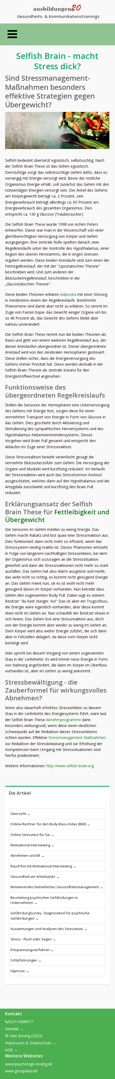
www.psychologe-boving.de (28, 1063)
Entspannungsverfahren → (32, 949)
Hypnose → (19, 970)
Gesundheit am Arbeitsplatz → (35, 876)
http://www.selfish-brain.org (70, 765)
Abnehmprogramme (63, 719)
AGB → (11, 1049)
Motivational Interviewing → (32, 845)
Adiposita (68, 294)
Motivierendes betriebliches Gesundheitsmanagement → (56, 886)
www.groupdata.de (21, 1070)
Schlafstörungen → (25, 960)
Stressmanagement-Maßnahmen (77, 737)
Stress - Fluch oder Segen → (33, 939)
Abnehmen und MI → (27, 855)
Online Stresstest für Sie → (32, 834)
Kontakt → (14, 1028)
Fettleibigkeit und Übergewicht (57, 516)
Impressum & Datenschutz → (30, 1042)
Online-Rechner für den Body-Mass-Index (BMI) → (50, 824)
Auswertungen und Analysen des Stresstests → (48, 928)
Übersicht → (20, 813)
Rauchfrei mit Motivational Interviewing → (43, 866)
